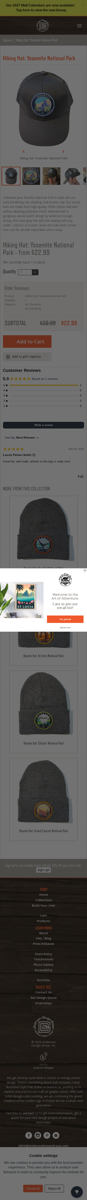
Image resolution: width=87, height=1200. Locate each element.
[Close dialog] (85, 570)
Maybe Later (65, 627)
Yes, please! (65, 619)
